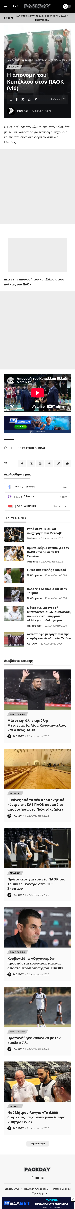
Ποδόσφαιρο (34, 575)
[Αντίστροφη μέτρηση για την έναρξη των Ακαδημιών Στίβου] (14, 639)
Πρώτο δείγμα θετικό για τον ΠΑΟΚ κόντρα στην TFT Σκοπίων (48, 552)
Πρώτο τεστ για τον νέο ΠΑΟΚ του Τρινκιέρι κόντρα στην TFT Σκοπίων (36, 884)
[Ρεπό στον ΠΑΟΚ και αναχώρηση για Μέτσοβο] (14, 534)
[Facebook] (37, 487)
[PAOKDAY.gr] (37, 6)
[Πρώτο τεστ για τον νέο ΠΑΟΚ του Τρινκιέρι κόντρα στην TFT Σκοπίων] (37, 848)
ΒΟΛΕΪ (42, 448)
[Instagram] (37, 496)
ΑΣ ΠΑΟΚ (32, 643)
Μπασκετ (15, 793)
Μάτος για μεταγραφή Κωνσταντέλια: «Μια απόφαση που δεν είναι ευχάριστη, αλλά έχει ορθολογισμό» (49, 614)
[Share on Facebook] (16, 99)
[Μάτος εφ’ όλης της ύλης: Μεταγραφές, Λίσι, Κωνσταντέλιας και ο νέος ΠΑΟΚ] (37, 689)
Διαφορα (14, 66)
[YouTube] (37, 1178)
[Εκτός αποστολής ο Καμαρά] (14, 575)
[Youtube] (37, 506)
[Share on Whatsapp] (29, 99)
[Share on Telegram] (49, 463)
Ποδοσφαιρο (17, 714)
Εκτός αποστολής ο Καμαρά (46, 570)
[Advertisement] (37, 186)
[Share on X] (23, 99)
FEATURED (29, 448)
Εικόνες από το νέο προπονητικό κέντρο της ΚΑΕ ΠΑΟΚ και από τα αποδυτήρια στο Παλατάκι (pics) (35, 804)
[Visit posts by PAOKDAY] (11, 111)
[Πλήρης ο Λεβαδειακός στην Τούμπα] (14, 594)
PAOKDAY (22, 111)
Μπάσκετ (32, 538)
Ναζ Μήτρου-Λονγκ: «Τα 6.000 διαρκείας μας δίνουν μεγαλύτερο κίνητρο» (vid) (36, 1117)
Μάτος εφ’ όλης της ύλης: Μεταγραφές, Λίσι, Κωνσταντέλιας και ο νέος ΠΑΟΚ (36, 725)
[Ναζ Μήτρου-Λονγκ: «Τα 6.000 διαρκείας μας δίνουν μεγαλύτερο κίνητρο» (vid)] (37, 1081)
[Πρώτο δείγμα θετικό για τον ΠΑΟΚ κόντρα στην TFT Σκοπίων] (14, 553)
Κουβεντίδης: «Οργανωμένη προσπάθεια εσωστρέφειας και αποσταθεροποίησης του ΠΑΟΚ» (35, 963)
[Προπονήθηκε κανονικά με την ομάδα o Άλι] (37, 1007)
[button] (7, 6)
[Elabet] (37, 424)
